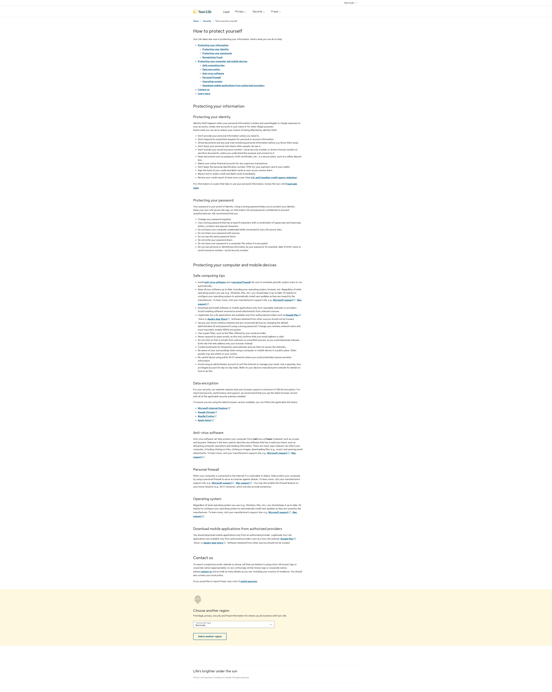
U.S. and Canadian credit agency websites (273, 177)
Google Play (292, 315)
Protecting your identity (215, 49)
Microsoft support (283, 300)
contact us (206, 571)
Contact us (203, 89)
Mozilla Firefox (206, 416)
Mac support (243, 483)
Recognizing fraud (212, 57)
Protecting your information (213, 45)
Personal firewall (211, 77)
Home (196, 21)
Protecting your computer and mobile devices (222, 61)
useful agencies (248, 581)
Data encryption (211, 69)
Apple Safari (204, 420)
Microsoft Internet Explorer (213, 408)
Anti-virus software (213, 73)
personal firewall (241, 282)
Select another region (210, 636)
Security (207, 21)
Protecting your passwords (217, 53)
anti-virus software (215, 282)
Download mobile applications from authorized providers (233, 85)
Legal (226, 11)
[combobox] (233, 624)
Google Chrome (206, 412)
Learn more (204, 93)
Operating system (212, 81)
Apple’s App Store (217, 319)
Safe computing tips (213, 65)
